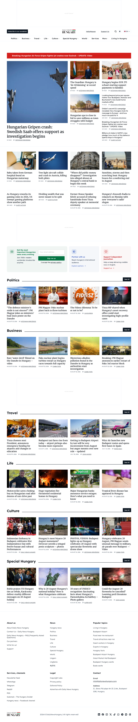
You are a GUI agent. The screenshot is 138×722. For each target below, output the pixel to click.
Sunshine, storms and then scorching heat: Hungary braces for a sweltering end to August (115, 176)
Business (25, 38)
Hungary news (56, 628)
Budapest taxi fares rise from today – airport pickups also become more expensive (53, 443)
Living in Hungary (119, 38)
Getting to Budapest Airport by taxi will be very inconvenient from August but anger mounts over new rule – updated (84, 446)
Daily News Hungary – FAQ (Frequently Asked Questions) (25, 636)
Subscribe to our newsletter (17, 31)
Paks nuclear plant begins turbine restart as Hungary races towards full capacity (52, 361)
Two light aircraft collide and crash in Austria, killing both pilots (53, 175)
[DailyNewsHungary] (69, 31)
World (84, 38)
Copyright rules (56, 678)
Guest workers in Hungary (103, 643)
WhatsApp (11, 682)
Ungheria (53, 662)
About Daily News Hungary (18, 628)
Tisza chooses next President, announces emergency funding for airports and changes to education (19, 446)
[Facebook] (103, 714)
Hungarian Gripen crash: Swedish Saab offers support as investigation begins (35, 132)
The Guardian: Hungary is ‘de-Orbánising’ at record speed (83, 85)
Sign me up (51, 258)
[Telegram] (122, 714)
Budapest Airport (100, 632)
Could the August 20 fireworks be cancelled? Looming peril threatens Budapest (114, 592)
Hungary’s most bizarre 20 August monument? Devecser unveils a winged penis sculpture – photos (52, 542)
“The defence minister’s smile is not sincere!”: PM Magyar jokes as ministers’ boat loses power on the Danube (20, 313)
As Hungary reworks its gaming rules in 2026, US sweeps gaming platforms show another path (20, 198)
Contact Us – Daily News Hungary (20, 632)
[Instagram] (107, 714)
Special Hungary (70, 38)
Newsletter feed (13, 678)
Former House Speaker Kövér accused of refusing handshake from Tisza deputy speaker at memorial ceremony (84, 199)
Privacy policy (55, 682)
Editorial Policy (56, 685)
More (104, 38)
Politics (14, 38)
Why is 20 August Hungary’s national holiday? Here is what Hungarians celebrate (53, 591)
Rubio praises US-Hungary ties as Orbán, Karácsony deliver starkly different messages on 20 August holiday (20, 594)
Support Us (105, 31)
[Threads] (130, 714)
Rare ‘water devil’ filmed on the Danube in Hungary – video (21, 361)
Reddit (9, 689)
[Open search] (115, 31)
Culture (55, 38)
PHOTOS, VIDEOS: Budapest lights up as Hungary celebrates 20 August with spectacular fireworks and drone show (84, 544)
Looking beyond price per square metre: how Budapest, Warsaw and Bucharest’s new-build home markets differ (116, 98)
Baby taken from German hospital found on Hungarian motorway (19, 175)
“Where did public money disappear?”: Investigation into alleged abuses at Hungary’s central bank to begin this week (83, 178)
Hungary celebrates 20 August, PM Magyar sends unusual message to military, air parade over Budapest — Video (116, 544)
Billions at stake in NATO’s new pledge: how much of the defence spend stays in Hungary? (116, 135)
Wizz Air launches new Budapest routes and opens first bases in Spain (115, 443)
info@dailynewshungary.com (105, 681)
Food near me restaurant (103, 635)
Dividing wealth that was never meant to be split (51, 195)
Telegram (10, 685)
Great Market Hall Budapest (104, 658)
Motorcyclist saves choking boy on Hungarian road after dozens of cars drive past (21, 494)
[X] (111, 714)
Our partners (12, 641)
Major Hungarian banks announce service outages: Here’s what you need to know (83, 495)
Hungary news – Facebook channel (21, 701)
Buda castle (98, 666)
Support (10, 649)
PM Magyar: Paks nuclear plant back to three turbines (53, 309)
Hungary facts (99, 650)
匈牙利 (52, 666)
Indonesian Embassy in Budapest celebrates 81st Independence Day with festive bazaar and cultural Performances (20, 544)
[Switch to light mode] (119, 31)
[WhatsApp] (118, 714)
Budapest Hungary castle (103, 662)
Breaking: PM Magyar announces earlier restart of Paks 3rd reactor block (116, 361)
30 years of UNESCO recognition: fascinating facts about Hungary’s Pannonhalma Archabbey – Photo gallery (84, 594)
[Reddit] (126, 714)
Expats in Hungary (100, 647)
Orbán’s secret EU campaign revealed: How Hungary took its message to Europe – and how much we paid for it (115, 112)
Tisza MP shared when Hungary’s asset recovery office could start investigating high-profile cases (115, 313)
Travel (36, 38)
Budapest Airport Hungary (104, 654)
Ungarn (53, 658)
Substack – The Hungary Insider (20, 697)
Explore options (78, 266)
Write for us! (12, 645)
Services (95, 38)
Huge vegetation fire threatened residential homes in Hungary (50, 494)
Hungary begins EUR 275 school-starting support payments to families (114, 85)
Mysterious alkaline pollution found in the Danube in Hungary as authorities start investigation (81, 363)
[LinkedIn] (99, 714)
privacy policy (56, 262)
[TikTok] (114, 714)
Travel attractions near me (104, 639)
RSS (8, 693)
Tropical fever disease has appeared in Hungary (115, 492)
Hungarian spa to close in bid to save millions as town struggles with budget (84, 118)
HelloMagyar (91, 31)
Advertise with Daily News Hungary (64, 689)
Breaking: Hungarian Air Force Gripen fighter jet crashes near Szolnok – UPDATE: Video (52, 56)
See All (126, 279)
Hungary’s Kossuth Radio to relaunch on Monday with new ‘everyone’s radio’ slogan (116, 198)
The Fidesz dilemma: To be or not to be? (83, 309)
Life (45, 38)
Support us (108, 268)
